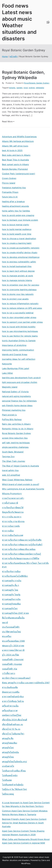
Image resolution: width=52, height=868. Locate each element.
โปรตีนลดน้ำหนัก (10, 775)
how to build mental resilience (16, 229)
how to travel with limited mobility (19, 326)
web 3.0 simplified (11, 475)
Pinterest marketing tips (13, 410)
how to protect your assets (15, 299)
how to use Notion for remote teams (20, 336)
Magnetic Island (9, 387)
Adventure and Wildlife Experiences (19, 136)
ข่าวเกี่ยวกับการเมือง (11, 571)
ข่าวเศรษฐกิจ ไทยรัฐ (11, 594)
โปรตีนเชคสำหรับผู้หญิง (12, 784)
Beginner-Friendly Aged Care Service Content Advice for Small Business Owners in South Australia (24, 823)
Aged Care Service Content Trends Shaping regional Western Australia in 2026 (23, 833)
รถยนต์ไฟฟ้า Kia (9, 669)
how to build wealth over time (16, 234)
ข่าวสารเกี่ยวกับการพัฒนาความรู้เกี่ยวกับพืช (21, 540)
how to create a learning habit (16, 243)
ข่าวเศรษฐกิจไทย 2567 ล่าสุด (15, 613)
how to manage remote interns (17, 280)
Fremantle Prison (10, 192)
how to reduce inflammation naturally (20, 303)
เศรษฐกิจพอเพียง (9, 743)
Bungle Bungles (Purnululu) (15, 169)
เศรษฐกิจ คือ (8, 738)
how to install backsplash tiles (16, 266)
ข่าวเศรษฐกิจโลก (10, 608)
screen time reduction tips (15, 438)
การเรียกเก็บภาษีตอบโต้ (12, 507)
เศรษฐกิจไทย (8, 757)
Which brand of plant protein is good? (20, 484)
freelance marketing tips (14, 187)
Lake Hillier (7, 373)
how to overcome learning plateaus (19, 289)
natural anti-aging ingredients (16, 396)
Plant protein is (9, 415)
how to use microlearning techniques (20, 331)
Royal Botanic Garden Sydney (36, 83)
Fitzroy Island (8, 183)
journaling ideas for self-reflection (18, 359)
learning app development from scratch (21, 377)
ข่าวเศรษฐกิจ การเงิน (11, 580)
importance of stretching (14, 345)
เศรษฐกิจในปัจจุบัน (10, 752)
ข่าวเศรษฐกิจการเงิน (11, 599)
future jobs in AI (10, 197)
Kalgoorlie (7, 363)
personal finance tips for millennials (19, 401)
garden (20, 88)
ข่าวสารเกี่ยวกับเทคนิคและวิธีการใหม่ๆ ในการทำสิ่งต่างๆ (25, 565)
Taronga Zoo (8, 456)
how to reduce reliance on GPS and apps (22, 308)
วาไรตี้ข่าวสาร (8, 673)
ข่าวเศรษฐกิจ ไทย (10, 590)
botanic (12, 88)
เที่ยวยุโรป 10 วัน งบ (11, 729)
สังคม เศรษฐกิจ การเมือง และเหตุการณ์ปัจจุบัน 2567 (26, 682)
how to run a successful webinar (18, 312)
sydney (32, 88)
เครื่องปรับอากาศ (9, 710)
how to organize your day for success (20, 285)
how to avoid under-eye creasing (18, 215)
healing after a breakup (13, 201)
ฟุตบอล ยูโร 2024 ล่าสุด (13, 645)
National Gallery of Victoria (15, 391)
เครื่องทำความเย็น (10, 706)
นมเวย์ (5, 622)
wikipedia (40, 88)
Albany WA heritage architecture (18, 141)
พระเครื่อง (6, 636)
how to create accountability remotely (20, 248)
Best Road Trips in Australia (15, 160)
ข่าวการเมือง (8, 530)
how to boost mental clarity (15, 224)
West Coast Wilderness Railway (17, 479)
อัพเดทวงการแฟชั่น (10, 692)
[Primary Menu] (48, 22)
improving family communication (18, 350)
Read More (7, 121)
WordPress (25, 863)
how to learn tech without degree (18, 271)
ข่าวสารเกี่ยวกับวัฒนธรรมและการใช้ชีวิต (20, 558)
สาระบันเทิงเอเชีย (10, 687)
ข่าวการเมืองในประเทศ (12, 535)
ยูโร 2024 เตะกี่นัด (10, 655)
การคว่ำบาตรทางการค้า (13, 498)
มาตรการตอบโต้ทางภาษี (13, 650)
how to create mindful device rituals (19, 252)
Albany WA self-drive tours (15, 146)
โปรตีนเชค (7, 780)
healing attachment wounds (15, 206)
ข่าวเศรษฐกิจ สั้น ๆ (10, 585)
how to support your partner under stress (22, 322)
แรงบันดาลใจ (8, 766)
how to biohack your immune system (20, 220)
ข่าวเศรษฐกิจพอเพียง (11, 604)
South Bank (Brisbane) (13, 452)
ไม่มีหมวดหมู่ (8, 794)
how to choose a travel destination (19, 238)
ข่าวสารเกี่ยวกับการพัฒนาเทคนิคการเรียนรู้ (21, 554)
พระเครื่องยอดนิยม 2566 (13, 641)
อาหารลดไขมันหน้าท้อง (13, 696)
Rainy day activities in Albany (16, 424)
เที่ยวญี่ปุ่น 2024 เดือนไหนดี (14, 719)
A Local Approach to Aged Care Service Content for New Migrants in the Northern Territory (26, 804)
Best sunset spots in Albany (15, 164)
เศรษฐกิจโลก (8, 747)
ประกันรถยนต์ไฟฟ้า (11, 627)
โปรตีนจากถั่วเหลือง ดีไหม (14, 770)
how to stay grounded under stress (19, 317)
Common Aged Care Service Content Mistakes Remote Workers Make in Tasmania (25, 813)
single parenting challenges (15, 447)
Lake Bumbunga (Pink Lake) (15, 368)
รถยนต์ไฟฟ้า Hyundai (12, 664)
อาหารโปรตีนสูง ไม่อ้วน (13, 701)
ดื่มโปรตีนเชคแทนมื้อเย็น (13, 618)
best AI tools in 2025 (12, 150)
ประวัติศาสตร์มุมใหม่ (11, 631)
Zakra (43, 860)
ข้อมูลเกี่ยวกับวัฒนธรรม (13, 512)
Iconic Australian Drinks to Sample (18, 340)
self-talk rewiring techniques (16, 442)
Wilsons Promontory (12, 493)
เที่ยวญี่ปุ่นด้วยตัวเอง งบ (12, 724)
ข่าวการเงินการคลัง (11, 526)
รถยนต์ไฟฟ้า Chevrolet (12, 659)
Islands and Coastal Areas (14, 354)
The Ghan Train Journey (13, 461)
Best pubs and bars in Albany (16, 155)
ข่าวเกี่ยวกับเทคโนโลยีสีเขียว (15, 576)
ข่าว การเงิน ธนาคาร (11, 516)
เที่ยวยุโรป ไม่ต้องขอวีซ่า (13, 733)
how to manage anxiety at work (17, 275)
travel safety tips (10, 470)
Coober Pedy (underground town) (18, 173)
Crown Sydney (9, 178)
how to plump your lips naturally (18, 294)
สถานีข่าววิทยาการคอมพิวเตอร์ (16, 678)
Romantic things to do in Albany (17, 428)
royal (26, 88)
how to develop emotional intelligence (20, 257)
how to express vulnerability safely (19, 261)
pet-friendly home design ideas (17, 405)
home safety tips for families (16, 211)
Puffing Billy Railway (12, 419)
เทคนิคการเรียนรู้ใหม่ (11, 715)
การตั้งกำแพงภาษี (10, 503)
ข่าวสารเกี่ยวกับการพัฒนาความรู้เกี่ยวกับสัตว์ (22, 544)
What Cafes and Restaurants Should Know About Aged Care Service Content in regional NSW (26, 841)
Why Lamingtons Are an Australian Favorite (23, 489)
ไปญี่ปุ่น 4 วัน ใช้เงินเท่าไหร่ (14, 789)
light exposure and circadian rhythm (19, 382)
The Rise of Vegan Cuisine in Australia (20, 466)
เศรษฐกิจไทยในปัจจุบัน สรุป (14, 761)
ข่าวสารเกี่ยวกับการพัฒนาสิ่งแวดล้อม (18, 549)
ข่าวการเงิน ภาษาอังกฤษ (13, 521)
